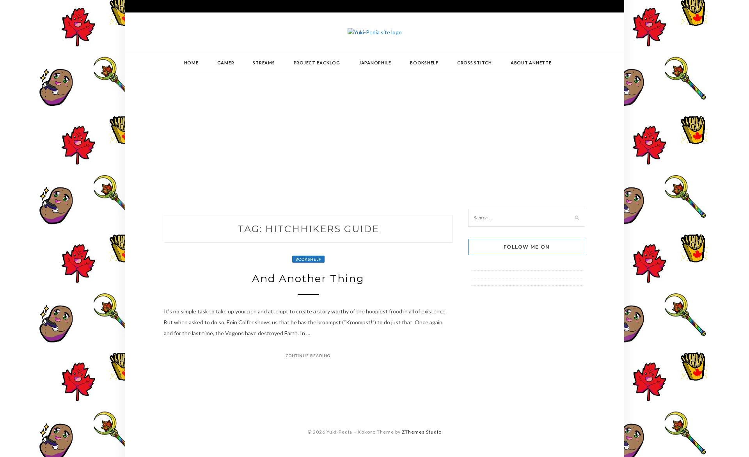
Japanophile (375, 62)
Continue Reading (308, 355)
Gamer (225, 62)
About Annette (531, 62)
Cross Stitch (474, 62)
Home (191, 62)
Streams (264, 62)
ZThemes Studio (422, 432)
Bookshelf (424, 62)
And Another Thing (308, 278)
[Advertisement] (374, 134)
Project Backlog (317, 62)
